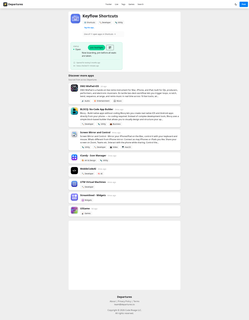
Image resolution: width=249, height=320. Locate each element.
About (113, 301)
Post (244, 4)
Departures (15, 4)
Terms (136, 301)
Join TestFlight (96, 47)
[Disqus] (124, 255)
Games (131, 4)
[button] (235, 4)
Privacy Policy (124, 301)
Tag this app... (89, 27)
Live (116, 4)
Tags (123, 4)
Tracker (108, 4)
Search (141, 4)
